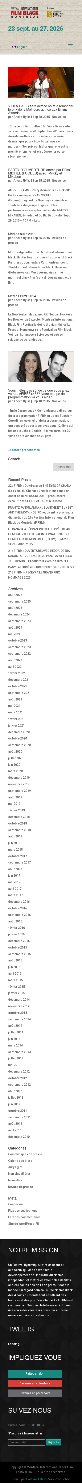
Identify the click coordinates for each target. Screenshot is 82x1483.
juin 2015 (14, 967)
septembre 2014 (19, 1019)
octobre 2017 (17, 856)
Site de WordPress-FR (23, 1223)
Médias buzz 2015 (22, 233)
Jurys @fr (15, 1167)
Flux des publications (22, 1210)
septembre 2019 (19, 790)
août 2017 (15, 869)
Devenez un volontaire (35, 1383)
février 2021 (16, 719)
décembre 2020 (19, 732)
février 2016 (16, 927)
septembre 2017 (19, 862)
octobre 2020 (17, 738)
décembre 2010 (19, 1136)
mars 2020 (15, 771)
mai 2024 (14, 634)
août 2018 (15, 836)
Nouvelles (59, 117)
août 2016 (15, 921)
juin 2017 (14, 875)
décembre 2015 (19, 941)
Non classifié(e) (19, 1173)
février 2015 (16, 986)
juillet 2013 (15, 1058)
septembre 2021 (19, 693)
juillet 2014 (15, 1032)
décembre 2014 (19, 999)
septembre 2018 (19, 830)
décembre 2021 (19, 679)
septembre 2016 (19, 915)
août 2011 (15, 1123)
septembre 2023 (19, 647)
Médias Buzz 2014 (22, 295)
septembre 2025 (19, 601)
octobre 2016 (17, 908)
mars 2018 (15, 849)
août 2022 (15, 660)
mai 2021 (14, 705)
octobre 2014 (17, 1012)
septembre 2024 (19, 621)
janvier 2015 (16, 993)
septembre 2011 (19, 1117)
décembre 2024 (19, 614)
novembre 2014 (18, 1006)
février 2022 (16, 673)
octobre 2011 (17, 1110)
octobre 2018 (17, 823)
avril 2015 (14, 973)
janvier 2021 (16, 725)
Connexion (15, 1204)
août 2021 (15, 699)
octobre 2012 (17, 1078)
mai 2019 (14, 803)
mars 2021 (15, 712)
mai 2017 (14, 882)
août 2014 (15, 1025)
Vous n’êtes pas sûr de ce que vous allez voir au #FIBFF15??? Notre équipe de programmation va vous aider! (38, 393)
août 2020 (15, 751)
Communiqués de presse (25, 1154)
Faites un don (35, 1373)
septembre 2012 (19, 1084)
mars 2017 (15, 895)
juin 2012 (14, 1104)
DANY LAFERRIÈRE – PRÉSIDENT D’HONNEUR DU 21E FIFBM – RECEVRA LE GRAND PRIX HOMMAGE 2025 (41, 572)
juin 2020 (14, 764)
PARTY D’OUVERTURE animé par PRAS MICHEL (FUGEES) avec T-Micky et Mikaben (39, 173)
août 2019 (15, 797)
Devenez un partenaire (35, 1393)
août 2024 (15, 627)
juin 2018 (14, 843)
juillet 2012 (15, 1097)
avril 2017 (14, 888)
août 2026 (15, 595)
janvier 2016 (16, 934)
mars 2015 (15, 980)
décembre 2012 (19, 1071)
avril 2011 (14, 1130)
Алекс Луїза (21, 117)
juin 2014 (14, 1039)
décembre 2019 (19, 777)
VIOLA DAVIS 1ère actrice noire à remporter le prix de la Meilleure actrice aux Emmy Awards (40, 109)
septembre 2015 (19, 954)
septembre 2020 (19, 745)
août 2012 (15, 1091)
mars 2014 (15, 1045)
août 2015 (15, 960)
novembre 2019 (18, 784)
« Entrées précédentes (24, 450)
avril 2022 (14, 666)
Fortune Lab (34, 1479)
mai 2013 (14, 1065)
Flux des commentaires (24, 1217)
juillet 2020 (15, 758)
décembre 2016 (19, 901)
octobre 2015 (17, 947)
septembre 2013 (19, 1052)
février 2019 (16, 810)
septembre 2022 (19, 653)
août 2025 (15, 608)
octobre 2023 (17, 640)
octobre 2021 (17, 686)
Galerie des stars (20, 1160)
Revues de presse (20, 1187)
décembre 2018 (19, 817)
